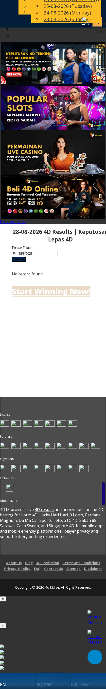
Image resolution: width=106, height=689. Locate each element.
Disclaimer (93, 569)
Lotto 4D (29, 515)
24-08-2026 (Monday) (67, 12)
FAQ (37, 569)
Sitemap (73, 569)
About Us (14, 563)
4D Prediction (47, 563)
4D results (44, 509)
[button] (8, 221)
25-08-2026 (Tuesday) (68, 6)
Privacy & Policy (17, 569)
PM (3, 684)
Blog (29, 563)
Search (19, 259)
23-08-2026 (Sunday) (66, 19)
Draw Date (22, 248)
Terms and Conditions (81, 563)
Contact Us (53, 569)
